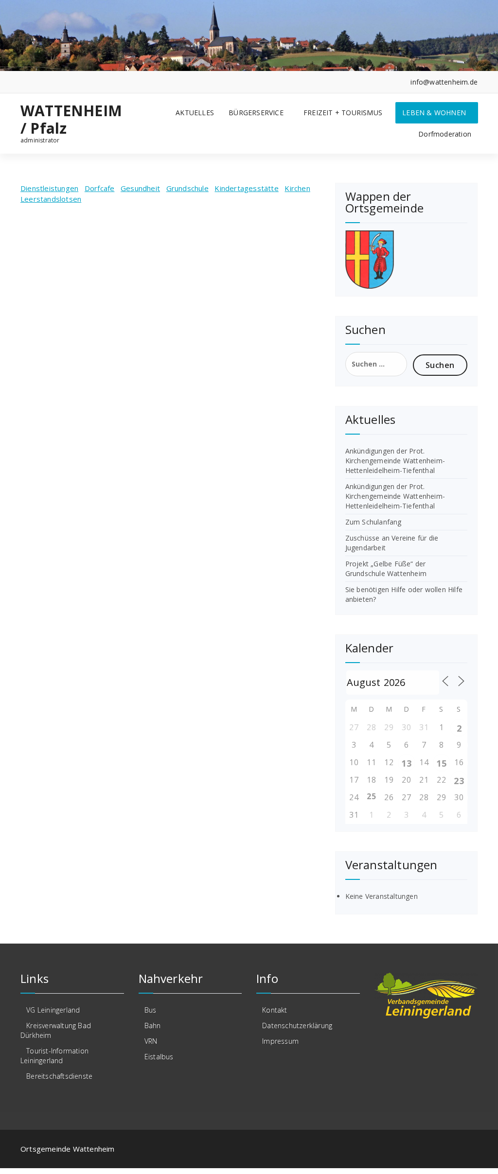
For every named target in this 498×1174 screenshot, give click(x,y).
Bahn (152, 1025)
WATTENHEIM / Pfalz (71, 119)
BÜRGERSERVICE (256, 112)
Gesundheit (140, 188)
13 (406, 763)
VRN (151, 1041)
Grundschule (187, 188)
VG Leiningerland (53, 1010)
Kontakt (274, 1010)
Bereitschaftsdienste (59, 1076)
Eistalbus (159, 1056)
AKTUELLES (195, 112)
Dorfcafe (100, 188)
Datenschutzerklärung (297, 1025)
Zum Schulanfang (373, 521)
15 (441, 763)
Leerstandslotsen (50, 199)
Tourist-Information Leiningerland (54, 1055)
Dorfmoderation (444, 134)
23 (458, 781)
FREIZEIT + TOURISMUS (342, 112)
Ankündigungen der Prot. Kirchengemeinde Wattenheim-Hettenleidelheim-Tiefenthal (395, 460)
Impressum (280, 1041)
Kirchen (297, 188)
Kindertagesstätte (246, 188)
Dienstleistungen (49, 188)
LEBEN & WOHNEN (434, 112)
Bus (150, 1010)
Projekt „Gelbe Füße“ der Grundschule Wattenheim (386, 568)
